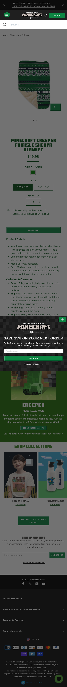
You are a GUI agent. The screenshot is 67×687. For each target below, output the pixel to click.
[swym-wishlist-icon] (45, 16)
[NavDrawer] (7, 15)
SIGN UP (33, 358)
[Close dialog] (62, 319)
